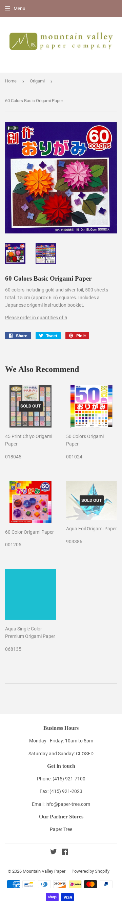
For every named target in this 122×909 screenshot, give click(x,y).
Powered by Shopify (90, 871)
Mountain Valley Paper (44, 871)
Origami (37, 80)
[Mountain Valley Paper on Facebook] (64, 852)
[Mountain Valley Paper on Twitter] (53, 852)
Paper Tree (61, 829)
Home (11, 80)
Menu (19, 8)
